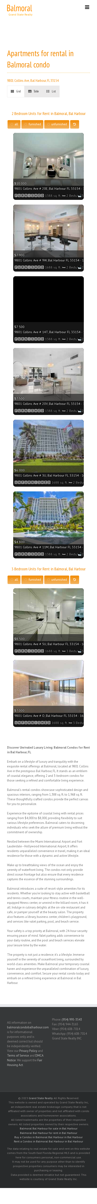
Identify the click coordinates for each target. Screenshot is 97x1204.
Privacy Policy (28, 1051)
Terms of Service (18, 1056)
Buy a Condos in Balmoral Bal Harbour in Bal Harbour (48, 1137)
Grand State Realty (41, 1098)
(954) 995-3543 (72, 1020)
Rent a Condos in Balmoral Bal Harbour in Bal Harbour (48, 1141)
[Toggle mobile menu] (87, 7)
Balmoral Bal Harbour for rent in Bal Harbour (48, 1133)
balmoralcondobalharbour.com (28, 1027)
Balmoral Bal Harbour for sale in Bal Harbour (48, 1128)
